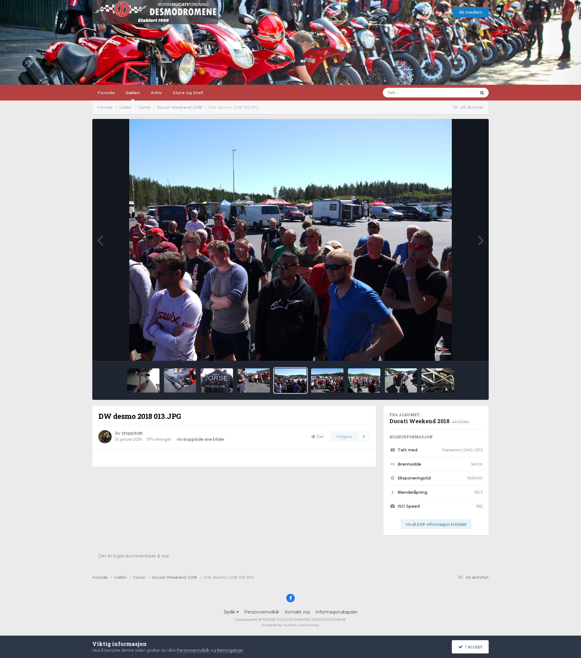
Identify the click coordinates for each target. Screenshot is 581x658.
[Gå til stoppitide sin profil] (105, 436)
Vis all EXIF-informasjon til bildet (436, 524)
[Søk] (482, 92)
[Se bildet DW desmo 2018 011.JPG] (364, 380)
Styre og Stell (188, 92)
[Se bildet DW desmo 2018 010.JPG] (401, 380)
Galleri (133, 92)
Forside (106, 92)
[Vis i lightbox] (290, 240)
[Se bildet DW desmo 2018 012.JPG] (327, 380)
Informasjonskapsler (336, 612)
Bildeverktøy (462, 349)
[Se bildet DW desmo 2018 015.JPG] (217, 380)
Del (319, 436)
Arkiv (156, 92)
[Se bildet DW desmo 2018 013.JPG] (290, 380)
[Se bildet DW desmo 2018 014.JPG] (254, 380)
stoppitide (132, 433)
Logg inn (434, 12)
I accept (472, 647)
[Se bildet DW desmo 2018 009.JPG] (438, 380)
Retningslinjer (230, 650)
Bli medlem (470, 12)
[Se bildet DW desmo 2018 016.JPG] (180, 380)
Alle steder (458, 92)
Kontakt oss (297, 612)
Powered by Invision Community (290, 625)
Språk (230, 612)
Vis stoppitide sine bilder (201, 439)
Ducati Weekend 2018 (419, 421)
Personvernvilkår (261, 612)
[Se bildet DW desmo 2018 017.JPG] (143, 380)
